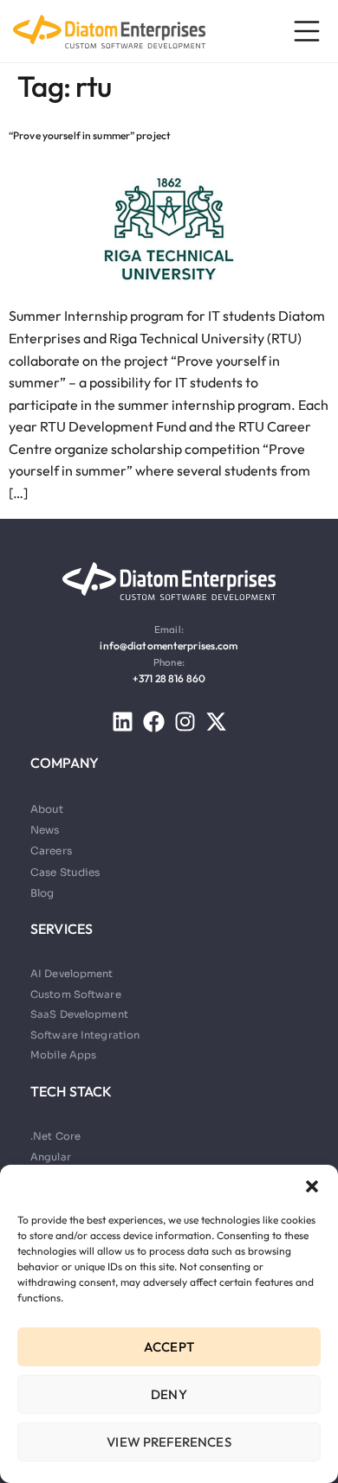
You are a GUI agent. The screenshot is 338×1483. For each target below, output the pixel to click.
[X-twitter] (216, 721)
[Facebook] (153, 721)
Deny (169, 1394)
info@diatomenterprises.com (168, 645)
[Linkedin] (122, 721)
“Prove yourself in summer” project (90, 135)
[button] (312, 1186)
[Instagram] (185, 721)
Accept (169, 1347)
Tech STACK (71, 1091)
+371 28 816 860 (169, 678)
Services (61, 928)
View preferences (169, 1442)
